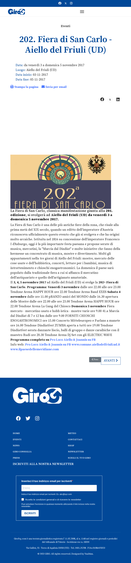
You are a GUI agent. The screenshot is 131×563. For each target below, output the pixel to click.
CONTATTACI (75, 439)
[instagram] (36, 415)
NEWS (16, 445)
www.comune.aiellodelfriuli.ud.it (96, 345)
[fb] (17, 415)
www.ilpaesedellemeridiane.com (34, 349)
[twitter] (27, 415)
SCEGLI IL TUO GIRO (79, 457)
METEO (72, 433)
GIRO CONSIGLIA (22, 451)
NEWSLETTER (76, 451)
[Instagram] (71, 3)
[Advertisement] (65, 129)
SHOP (71, 445)
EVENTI (17, 439)
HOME (16, 433)
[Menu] (82, 11)
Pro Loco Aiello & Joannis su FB (73, 340)
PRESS (16, 457)
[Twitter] (66, 3)
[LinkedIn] (118, 99)
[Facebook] (59, 3)
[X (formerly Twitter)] (110, 99)
